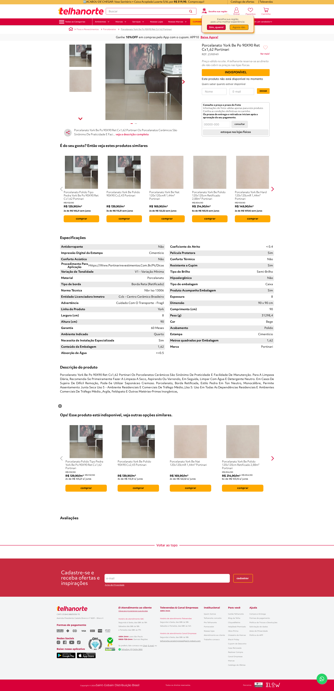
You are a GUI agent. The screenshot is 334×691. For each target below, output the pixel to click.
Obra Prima (233, 631)
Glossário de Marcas (237, 635)
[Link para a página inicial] (71, 29)
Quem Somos (210, 614)
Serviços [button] (136, 21)
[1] (132, 123)
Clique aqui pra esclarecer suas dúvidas (133, 611)
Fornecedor (209, 627)
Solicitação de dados (258, 627)
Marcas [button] (119, 21)
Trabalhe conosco (212, 639)
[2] (136, 123)
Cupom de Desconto (237, 644)
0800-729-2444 (125, 639)
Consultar (239, 124)
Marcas (231, 661)
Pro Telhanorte (210, 622)
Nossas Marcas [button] (175, 21)
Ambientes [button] (100, 21)
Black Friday (233, 639)
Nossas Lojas (156, 21)
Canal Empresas (235, 656)
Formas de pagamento (259, 618)
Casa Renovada (234, 648)
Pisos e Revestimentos (88, 29)
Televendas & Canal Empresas (179, 607)
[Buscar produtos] (191, 11)
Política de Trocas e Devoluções (263, 622)
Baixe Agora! (209, 37)
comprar (81, 218)
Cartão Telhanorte (236, 614)
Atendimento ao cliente (214, 635)
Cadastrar (243, 578)
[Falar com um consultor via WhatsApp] (322, 679)
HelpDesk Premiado (237, 627)
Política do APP (256, 635)
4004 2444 (123, 637)
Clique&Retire (234, 622)
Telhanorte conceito (212, 618)
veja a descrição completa (132, 134)
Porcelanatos (109, 29)
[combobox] (151, 11)
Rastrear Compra (235, 652)
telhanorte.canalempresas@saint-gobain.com (180, 641)
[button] (75, 21)
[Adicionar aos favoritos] (265, 48)
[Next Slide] (272, 189)
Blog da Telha (234, 618)
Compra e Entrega (257, 614)
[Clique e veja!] (265, 54)
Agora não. (239, 27)
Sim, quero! (216, 27)
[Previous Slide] (61, 189)
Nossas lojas (209, 631)
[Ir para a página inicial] (81, 11)
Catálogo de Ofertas (236, 665)
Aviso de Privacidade (114, 585)
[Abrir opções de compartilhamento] (67, 132)
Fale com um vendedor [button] (259, 21)
